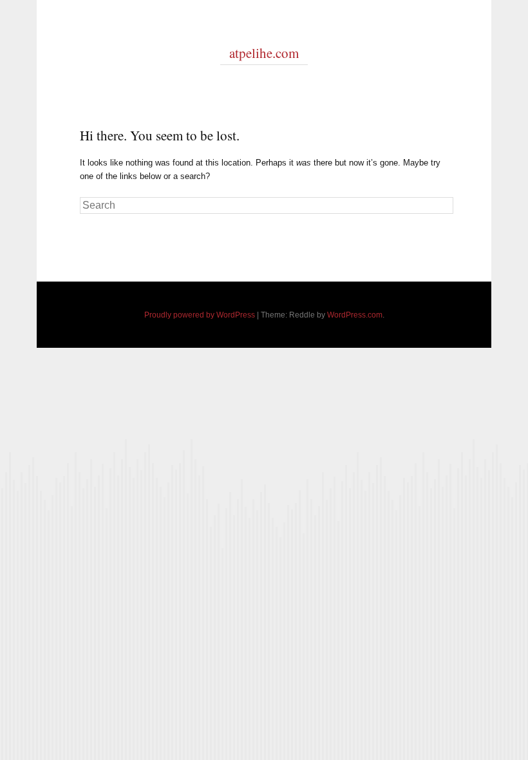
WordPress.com (354, 314)
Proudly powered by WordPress (199, 314)
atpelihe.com (264, 53)
